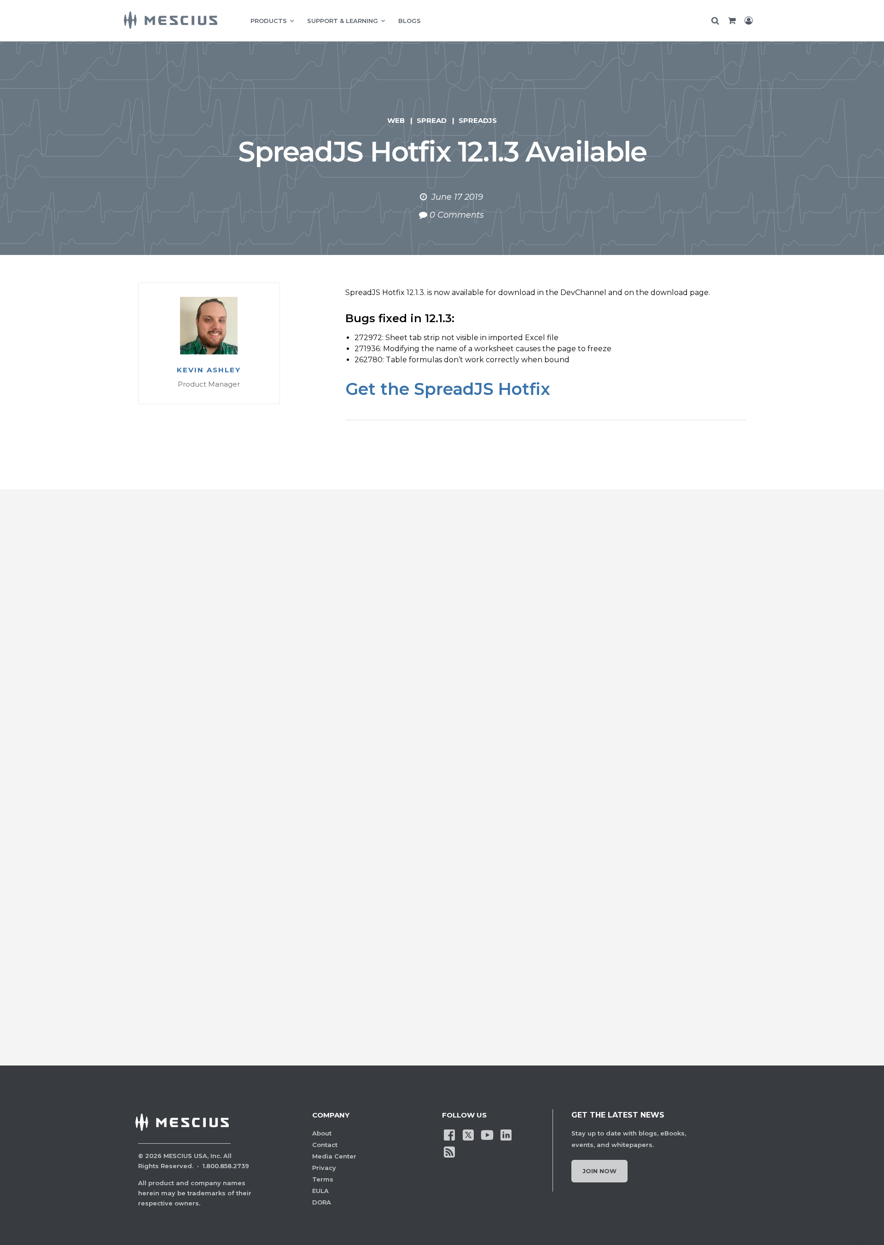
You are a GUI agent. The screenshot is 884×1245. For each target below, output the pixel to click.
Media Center (334, 1156)
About (322, 1133)
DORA (321, 1202)
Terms (322, 1179)
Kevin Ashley (209, 370)
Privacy (324, 1167)
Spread (432, 120)
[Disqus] (442, 659)
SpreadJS (478, 120)
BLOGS (409, 20)
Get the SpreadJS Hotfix (447, 389)
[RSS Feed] (449, 1151)
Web (396, 120)
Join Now (599, 1171)
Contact (324, 1144)
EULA (320, 1190)
